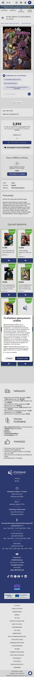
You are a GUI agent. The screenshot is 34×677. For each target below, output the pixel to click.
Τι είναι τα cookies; (11, 352)
